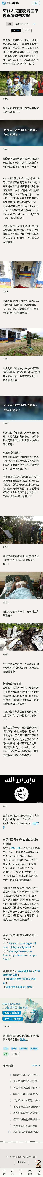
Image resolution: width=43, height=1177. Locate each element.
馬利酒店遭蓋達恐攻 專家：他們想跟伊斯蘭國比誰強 (26, 1132)
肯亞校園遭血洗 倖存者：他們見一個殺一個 (26, 1088)
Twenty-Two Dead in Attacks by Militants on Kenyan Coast (20, 955)
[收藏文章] (34, 24)
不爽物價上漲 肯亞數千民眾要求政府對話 (26, 1107)
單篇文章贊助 (11, 1012)
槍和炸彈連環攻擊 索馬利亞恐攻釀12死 (26, 1094)
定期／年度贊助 (12, 1018)
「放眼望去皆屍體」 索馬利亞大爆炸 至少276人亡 (26, 1100)
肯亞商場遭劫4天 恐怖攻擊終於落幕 (26, 1081)
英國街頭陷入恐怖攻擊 (25, 1125)
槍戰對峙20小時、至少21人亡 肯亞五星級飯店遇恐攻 (26, 1075)
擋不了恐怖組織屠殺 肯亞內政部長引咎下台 (26, 1119)
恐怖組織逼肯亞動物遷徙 (26, 1113)
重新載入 (21, 1162)
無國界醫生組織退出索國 (19, 987)
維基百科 (15, 848)
